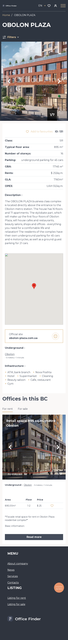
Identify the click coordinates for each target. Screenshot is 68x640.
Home (6, 15)
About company (17, 563)
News (10, 569)
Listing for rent (16, 597)
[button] (34, 286)
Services (12, 576)
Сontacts (13, 582)
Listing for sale (16, 604)
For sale (23, 408)
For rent (7, 408)
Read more (34, 536)
